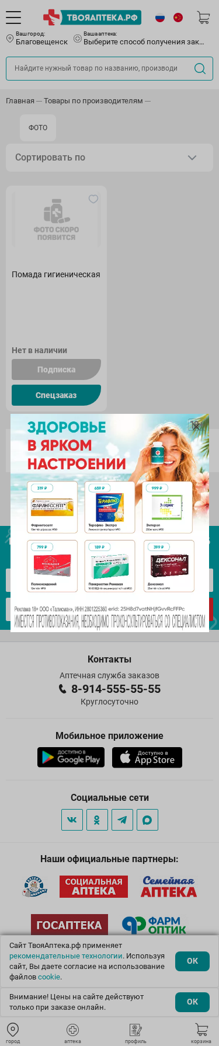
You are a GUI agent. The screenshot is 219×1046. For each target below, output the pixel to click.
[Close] (196, 427)
